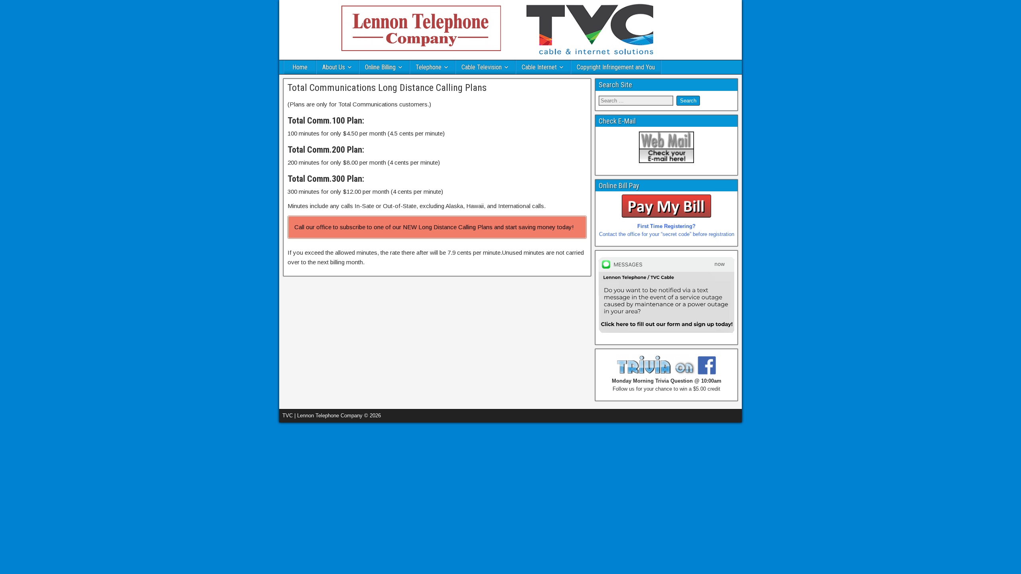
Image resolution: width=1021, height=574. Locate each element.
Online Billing (380, 67)
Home (299, 67)
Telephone (429, 67)
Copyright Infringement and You (616, 67)
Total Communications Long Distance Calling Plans (387, 87)
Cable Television (481, 67)
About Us (333, 67)
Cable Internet (539, 67)
